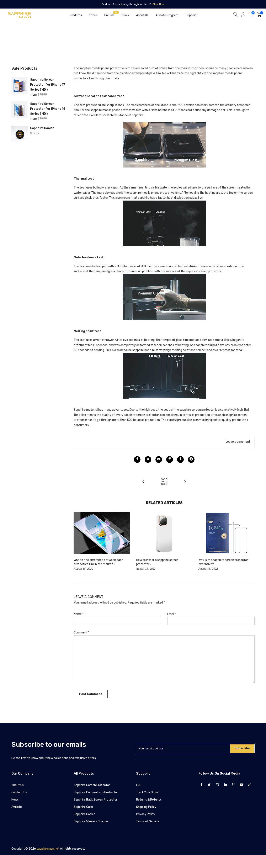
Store (93, 15)
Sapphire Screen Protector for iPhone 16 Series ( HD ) (47, 109)
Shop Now (158, 4)
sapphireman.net (48, 848)
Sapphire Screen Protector (92, 785)
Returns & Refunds (149, 799)
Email (171, 614)
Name (79, 614)
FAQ (138, 785)
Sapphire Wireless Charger (91, 821)
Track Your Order (147, 792)
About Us (142, 15)
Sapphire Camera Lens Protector (96, 792)
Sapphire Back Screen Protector (95, 799)
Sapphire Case (83, 807)
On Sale (111, 14)
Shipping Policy (146, 807)
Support (191, 15)
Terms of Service (147, 821)
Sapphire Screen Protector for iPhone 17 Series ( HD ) (47, 84)
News (125, 15)
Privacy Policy (145, 814)
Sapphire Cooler (42, 128)
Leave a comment (238, 442)
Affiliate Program (167, 15)
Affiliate (16, 807)
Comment (81, 632)
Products (76, 15)
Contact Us (19, 792)
